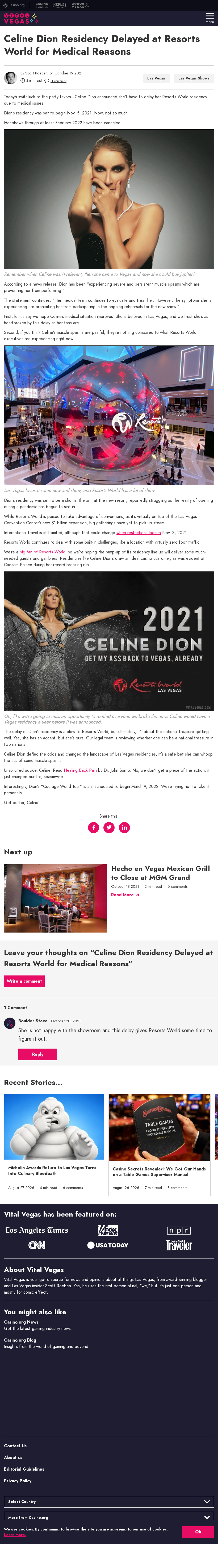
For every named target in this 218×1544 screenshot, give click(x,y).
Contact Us (15, 1446)
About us (13, 1457)
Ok (198, 1532)
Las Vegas (156, 78)
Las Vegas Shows (193, 78)
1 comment (58, 81)
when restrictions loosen (138, 533)
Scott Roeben (36, 73)
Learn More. (15, 1534)
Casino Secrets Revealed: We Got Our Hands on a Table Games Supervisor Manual (159, 1172)
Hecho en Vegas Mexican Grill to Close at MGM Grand (160, 873)
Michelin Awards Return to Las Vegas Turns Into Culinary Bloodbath (52, 1170)
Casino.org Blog (20, 1340)
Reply (37, 1054)
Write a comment (24, 981)
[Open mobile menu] (210, 16)
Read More (122, 895)
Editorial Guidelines (24, 1469)
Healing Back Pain (80, 770)
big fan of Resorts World (42, 552)
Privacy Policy (17, 1481)
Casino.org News (21, 1322)
